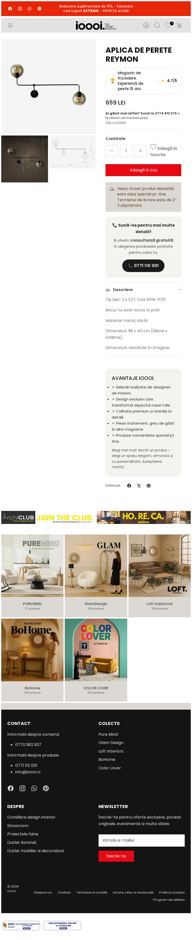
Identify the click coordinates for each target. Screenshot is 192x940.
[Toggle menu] (12, 25)
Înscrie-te (116, 856)
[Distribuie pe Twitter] (139, 485)
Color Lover (109, 768)
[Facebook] (10, 8)
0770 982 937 (28, 745)
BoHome (106, 759)
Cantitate (116, 139)
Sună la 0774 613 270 (159, 113)
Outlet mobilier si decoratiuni (35, 851)
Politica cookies (172, 892)
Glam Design (111, 743)
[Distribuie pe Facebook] (129, 485)
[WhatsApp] (29, 8)
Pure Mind (108, 734)
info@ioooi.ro (27, 772)
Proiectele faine (22, 834)
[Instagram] (20, 8)
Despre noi (43, 892)
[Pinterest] (39, 8)
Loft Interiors (111, 751)
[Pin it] (149, 485)
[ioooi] (96, 25)
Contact (64, 892)
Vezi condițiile (116, 122)
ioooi (11, 891)
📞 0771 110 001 (143, 265)
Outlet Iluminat (21, 842)
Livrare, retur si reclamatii (133, 892)
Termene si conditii (91, 892)
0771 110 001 (26, 765)
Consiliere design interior (31, 817)
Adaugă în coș (143, 170)
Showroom (17, 826)
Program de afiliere (169, 899)
